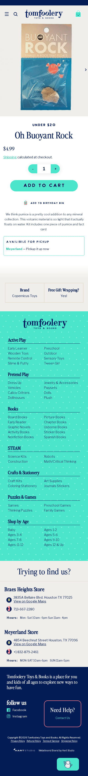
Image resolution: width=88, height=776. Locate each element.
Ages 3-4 (15, 535)
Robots (49, 456)
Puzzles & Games (22, 497)
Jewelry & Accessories (61, 383)
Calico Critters (19, 393)
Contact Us (63, 718)
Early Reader (17, 422)
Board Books (17, 417)
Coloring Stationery (22, 486)
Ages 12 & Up (54, 545)
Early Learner (17, 348)
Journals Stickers (56, 486)
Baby (11, 530)
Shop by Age (18, 522)
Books (13, 409)
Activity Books (19, 432)
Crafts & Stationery (24, 473)
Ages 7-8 (15, 540)
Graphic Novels (19, 427)
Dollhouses (16, 398)
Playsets (50, 388)
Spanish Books (55, 437)
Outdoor (50, 353)
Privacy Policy (18, 741)
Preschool (51, 348)
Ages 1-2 (50, 530)
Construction (18, 461)
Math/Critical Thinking (60, 461)
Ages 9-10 (51, 540)
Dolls (47, 393)
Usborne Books (55, 427)
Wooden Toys (18, 353)
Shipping (10, 157)
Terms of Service (51, 741)
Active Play (17, 340)
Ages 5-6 (51, 535)
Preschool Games (57, 505)
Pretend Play (18, 375)
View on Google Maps (30, 601)
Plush (48, 398)
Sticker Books (54, 432)
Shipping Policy (69, 741)
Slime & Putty (18, 363)
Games (13, 505)
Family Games (54, 510)
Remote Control (20, 358)
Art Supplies (53, 481)
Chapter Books (55, 422)
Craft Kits (15, 481)
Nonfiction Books (21, 437)
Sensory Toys (54, 358)
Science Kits (17, 456)
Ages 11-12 (15, 545)
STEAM (14, 448)
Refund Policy (34, 741)
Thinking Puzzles (20, 510)
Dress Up (14, 383)
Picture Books (54, 417)
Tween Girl (52, 363)
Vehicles (14, 388)
